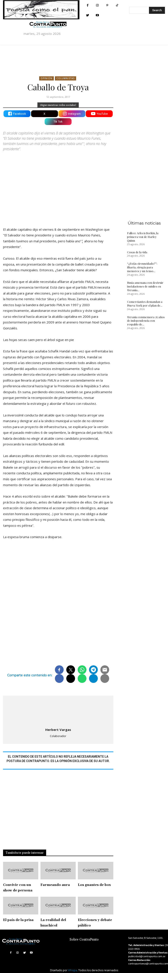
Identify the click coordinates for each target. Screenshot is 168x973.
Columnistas (65, 78)
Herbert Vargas (58, 729)
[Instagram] (97, 5)
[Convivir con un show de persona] (20, 871)
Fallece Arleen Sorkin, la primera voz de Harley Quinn (142, 236)
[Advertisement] (58, 185)
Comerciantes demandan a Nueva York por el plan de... (144, 303)
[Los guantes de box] (95, 871)
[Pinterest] (107, 5)
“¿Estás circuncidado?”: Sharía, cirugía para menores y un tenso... (142, 267)
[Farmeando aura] (58, 871)
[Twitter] (87, 15)
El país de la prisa (18, 920)
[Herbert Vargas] (58, 710)
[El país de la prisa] (20, 905)
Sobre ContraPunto (84, 939)
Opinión (46, 78)
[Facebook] (87, 5)
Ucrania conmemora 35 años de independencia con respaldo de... (146, 320)
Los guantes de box (94, 885)
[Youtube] (97, 15)
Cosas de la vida (137, 252)
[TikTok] (117, 5)
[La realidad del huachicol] (58, 905)
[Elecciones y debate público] (95, 905)
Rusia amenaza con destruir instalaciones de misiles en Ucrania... (145, 286)
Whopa (72, 970)
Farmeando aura (55, 885)
